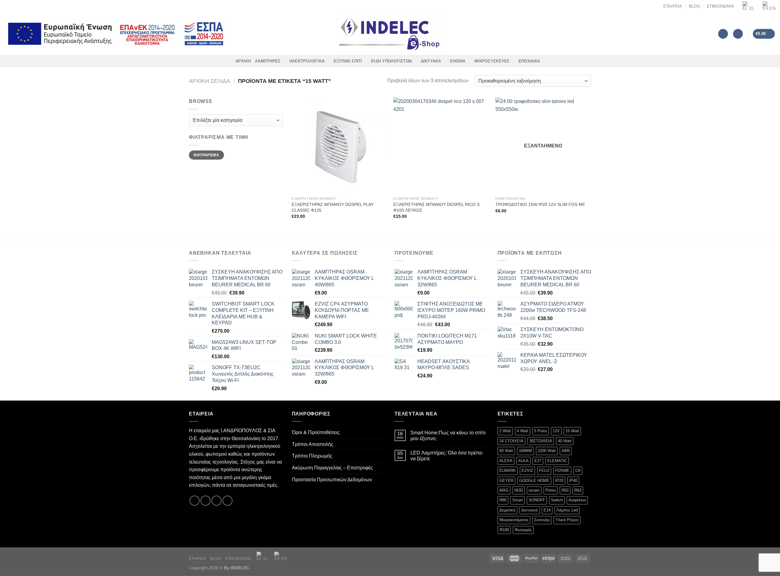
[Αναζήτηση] (723, 34)
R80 (502, 500)
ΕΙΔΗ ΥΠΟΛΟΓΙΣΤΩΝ (391, 61)
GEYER (506, 480)
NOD (518, 490)
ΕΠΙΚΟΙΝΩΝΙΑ (720, 6)
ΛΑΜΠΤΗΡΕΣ (267, 61)
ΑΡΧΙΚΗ (243, 61)
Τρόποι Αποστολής (312, 444)
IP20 (559, 480)
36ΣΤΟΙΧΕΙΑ (540, 441)
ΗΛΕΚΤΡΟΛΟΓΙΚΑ (306, 61)
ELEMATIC (557, 460)
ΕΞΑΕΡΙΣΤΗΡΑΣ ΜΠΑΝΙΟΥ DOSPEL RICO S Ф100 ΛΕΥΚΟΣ (436, 207)
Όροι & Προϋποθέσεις (316, 432)
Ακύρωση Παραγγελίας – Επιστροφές (332, 467)
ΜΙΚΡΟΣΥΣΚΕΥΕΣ (491, 61)
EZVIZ (527, 470)
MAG (504, 490)
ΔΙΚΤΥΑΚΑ (431, 61)
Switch (557, 500)
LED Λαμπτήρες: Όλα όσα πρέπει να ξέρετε (446, 455)
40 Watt (565, 441)
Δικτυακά (529, 510)
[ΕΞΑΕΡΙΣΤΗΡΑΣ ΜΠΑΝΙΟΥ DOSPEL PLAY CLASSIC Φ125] (340, 145)
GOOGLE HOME (534, 480)
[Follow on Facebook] (7, 6)
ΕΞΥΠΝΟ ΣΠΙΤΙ (348, 61)
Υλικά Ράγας (567, 520)
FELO (544, 470)
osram (534, 490)
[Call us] (25, 6)
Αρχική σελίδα (209, 81)
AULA (523, 460)
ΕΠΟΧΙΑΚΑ (529, 61)
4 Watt (522, 431)
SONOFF (537, 500)
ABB (566, 450)
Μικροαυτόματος (513, 520)
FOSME (562, 470)
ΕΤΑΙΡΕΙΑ (672, 6)
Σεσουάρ (542, 520)
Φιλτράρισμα (206, 155)
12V (556, 431)
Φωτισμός (523, 530)
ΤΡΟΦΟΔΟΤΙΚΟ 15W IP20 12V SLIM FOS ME (540, 204)
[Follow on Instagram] (13, 6)
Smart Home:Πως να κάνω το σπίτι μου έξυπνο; (448, 435)
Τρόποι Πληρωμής (312, 455)
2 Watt (505, 431)
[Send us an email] (19, 6)
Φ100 (504, 530)
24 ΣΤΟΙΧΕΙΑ (511, 441)
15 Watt (572, 431)
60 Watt (506, 450)
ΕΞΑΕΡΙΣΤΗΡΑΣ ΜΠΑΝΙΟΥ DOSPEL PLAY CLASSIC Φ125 (333, 207)
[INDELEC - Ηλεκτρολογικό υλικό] (390, 34)
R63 (577, 490)
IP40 (573, 480)
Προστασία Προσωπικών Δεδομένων (332, 479)
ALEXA (505, 460)
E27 (537, 460)
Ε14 (547, 510)
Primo (550, 490)
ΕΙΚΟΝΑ (458, 61)
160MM (525, 450)
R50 (565, 490)
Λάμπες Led (567, 510)
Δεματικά (507, 510)
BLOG (694, 6)
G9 (577, 470)
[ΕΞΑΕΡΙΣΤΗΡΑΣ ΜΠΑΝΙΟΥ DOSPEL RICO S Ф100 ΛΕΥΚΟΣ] (441, 145)
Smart (517, 500)
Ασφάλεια (577, 500)
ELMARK (507, 470)
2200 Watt (547, 450)
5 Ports (540, 431)
